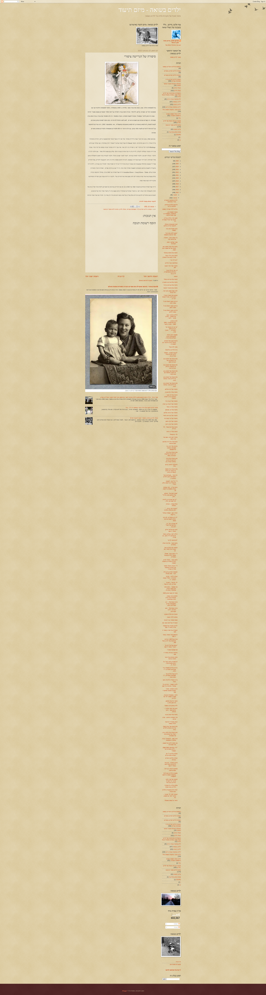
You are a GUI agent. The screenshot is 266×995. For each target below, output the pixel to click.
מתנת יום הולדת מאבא (170, 614)
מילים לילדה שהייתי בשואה (169, 209)
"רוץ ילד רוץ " (173, 260)
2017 (177, 186)
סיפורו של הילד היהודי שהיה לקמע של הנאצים (170, 256)
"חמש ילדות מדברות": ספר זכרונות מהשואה (170, 234)
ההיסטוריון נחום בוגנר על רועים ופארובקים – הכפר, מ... (170, 663)
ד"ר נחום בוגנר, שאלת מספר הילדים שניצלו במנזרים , (170, 555)
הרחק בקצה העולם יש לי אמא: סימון (170, 306)
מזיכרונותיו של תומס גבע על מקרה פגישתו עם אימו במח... (170, 372)
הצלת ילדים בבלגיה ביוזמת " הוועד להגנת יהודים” (144, 418)
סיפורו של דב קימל (172, 407)
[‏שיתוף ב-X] (135, 206)
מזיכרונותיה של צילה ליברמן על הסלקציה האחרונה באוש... (170, 454)
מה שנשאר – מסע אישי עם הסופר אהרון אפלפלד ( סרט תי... (170, 588)
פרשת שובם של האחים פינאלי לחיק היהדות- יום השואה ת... (169, 342)
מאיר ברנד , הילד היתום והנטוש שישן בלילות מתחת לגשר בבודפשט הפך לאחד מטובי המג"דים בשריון (129, 397)
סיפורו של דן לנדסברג (171, 392)
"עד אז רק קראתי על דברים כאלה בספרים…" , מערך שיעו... (171, 329)
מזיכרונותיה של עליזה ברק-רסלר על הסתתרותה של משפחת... (169, 734)
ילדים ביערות (177, 104)
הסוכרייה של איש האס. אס (169, 623)
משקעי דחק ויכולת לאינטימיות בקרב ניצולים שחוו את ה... (170, 336)
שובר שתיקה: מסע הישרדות (172, 243)
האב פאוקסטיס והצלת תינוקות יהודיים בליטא (170, 225)
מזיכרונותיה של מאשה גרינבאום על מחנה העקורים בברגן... (171, 470)
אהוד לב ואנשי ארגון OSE (170, 593)
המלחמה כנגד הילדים (171, 263)
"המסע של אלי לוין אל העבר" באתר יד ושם (170, 646)
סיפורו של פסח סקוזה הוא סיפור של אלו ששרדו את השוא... (169, 248)
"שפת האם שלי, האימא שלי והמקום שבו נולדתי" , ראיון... (169, 495)
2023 (177, 169)
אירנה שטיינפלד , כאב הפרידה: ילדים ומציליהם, (171, 609)
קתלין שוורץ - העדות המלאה (171, 504)
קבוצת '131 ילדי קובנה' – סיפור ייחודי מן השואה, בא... (170, 796)
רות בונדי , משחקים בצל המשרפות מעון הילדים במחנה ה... (170, 476)
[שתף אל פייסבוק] (133, 206)
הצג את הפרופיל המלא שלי (173, 45)
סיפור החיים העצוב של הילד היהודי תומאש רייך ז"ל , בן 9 (142, 407)
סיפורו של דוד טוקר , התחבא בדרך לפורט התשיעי (170, 396)
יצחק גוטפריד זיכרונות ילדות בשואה (171, 722)
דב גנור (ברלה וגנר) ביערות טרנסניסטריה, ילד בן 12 (170, 272)
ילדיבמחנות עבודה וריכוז (174, 99)
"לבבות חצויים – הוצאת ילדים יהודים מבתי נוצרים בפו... (170, 354)
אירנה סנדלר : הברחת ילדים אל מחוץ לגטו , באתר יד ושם (170, 764)
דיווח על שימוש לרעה (173, 970)
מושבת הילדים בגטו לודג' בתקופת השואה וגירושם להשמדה (170, 774)
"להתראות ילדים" (172, 540)
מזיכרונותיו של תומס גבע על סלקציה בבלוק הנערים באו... (170, 366)
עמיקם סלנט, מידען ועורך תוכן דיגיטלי (171, 41)
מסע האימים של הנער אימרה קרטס (171, 658)
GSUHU (178, 134)
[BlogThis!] (137, 206)
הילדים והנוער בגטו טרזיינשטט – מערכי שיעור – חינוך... (171, 316)
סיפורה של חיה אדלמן (171, 389)
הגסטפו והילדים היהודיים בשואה (172, 66)
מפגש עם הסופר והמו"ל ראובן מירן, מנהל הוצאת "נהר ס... (169, 297)
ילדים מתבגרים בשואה (171, 705)
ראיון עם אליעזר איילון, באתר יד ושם (171, 530)
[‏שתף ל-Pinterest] (131, 206)
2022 (177, 172)
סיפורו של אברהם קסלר (170, 279)
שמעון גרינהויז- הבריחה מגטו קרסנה (170, 769)
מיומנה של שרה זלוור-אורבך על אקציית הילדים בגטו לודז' (171, 781)
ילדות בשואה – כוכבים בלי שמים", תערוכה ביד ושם (169, 685)
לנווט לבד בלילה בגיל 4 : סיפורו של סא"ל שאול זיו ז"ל (169, 219)
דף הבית (121, 276)
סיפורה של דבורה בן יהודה (170, 404)
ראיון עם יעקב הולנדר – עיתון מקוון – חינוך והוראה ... (170, 710)
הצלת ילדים (122, 209)
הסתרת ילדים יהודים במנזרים (172, 71)
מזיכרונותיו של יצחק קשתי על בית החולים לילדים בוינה (170, 728)
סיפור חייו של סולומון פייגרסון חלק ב (171, 701)
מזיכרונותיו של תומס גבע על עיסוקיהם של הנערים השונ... (170, 360)
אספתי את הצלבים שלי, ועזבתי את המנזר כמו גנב (170, 549)
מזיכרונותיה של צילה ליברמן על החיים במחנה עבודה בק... (171, 460)
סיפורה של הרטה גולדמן (170, 412)
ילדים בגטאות (177, 102)
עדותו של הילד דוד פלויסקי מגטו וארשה (169, 442)
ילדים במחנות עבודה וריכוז (173, 107)
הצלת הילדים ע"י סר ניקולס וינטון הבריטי (171, 754)
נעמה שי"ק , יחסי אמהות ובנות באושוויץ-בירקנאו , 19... (169, 489)
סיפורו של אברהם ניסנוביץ (170, 282)
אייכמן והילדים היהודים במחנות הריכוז (171, 205)
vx (180, 140)
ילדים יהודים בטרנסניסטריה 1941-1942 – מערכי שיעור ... (170, 322)
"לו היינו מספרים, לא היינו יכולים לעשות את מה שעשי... (170, 519)
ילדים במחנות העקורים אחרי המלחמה (170, 201)
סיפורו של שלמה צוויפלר (170, 253)
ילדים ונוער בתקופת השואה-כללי (172, 109)
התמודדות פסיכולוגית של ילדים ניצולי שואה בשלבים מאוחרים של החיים (171, 94)
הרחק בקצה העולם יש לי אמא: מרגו (170, 302)
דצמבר (175, 195)
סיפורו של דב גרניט (172, 431)
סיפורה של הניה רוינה (171, 424)
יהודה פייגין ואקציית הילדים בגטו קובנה (169, 790)
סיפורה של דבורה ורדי (171, 401)
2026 (177, 161)
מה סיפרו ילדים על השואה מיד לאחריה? (170, 743)
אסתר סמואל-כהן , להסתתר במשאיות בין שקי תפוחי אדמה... (170, 213)
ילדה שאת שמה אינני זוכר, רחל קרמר (170, 291)
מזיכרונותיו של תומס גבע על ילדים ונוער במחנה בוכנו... (170, 378)
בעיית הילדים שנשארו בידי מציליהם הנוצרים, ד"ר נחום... (170, 669)
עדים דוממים (177, 129)
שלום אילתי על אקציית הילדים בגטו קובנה (171, 786)
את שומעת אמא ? (172, 650)
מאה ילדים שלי (173, 347)
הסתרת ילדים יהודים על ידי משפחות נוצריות (139, 209)
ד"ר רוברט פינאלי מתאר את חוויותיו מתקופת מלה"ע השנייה (170, 567)
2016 (177, 189)
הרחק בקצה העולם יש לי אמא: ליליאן (170, 311)
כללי (179, 118)
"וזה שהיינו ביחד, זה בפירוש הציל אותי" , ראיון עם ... (171, 525)
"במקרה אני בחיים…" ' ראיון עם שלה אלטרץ (170, 509)
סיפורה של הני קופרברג (170, 418)
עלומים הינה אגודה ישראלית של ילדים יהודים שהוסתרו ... (171, 597)
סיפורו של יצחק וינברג (171, 714)
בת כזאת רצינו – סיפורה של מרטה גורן (170, 238)
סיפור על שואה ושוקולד (170, 800)
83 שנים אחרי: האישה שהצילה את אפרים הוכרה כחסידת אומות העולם (133, 286)
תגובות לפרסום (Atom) (145, 280)
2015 (177, 192)
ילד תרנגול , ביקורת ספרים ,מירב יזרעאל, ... (169, 583)
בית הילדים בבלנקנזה (171, 350)
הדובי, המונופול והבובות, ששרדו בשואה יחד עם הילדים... (170, 696)
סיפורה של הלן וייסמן (171, 421)
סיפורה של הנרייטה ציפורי (170, 415)
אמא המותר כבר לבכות (170, 620)
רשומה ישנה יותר (92, 276)
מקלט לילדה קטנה (172, 617)
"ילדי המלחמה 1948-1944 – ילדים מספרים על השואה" (170, 749)
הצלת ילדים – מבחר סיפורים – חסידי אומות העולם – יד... (170, 578)
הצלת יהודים (177, 88)
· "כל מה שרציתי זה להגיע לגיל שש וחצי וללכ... (170, 500)
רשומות (176, 924)
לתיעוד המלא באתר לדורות (147, 201)
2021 (177, 175)
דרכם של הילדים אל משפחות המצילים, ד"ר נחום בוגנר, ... (170, 675)
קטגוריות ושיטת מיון (175, 964)
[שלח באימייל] (139, 206)
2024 (177, 166)
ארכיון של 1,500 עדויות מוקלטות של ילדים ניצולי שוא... (169, 640)
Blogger (124, 991)
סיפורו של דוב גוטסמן (171, 410)
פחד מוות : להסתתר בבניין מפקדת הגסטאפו (169, 739)
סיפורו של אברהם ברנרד (170, 285)
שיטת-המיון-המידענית (175, 132)
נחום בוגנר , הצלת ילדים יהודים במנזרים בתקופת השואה (169, 561)
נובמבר (174, 198)
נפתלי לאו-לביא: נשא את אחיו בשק (170, 438)
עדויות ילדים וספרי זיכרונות (111, 209)
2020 (177, 178)
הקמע (175, 276)
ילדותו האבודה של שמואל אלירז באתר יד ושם (170, 626)
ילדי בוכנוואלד (173, 434)
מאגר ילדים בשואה (175, 57)
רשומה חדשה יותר (150, 276)
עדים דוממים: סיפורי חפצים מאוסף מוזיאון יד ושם (170, 690)
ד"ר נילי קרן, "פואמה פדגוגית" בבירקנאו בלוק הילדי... (169, 482)
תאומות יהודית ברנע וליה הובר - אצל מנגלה (170, 572)
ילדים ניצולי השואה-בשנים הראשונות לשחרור (173, 114)
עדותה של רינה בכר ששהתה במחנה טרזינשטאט (171, 447)
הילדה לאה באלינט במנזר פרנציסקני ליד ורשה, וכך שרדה (169, 535)
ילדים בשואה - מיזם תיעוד (149, 9)
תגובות (176, 927)
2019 (177, 181)
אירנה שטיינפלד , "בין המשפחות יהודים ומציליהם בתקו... (171, 603)
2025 (177, 163)
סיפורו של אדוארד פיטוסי (170, 288)
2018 (177, 184)
